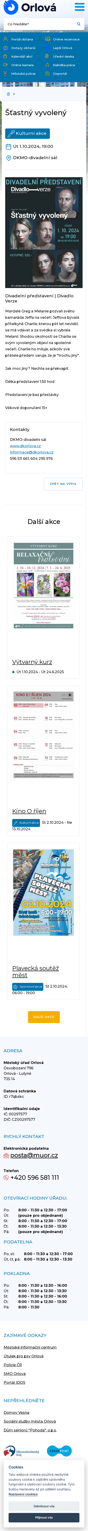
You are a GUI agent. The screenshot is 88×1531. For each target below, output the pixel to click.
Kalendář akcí (21, 56)
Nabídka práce (64, 65)
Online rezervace (66, 39)
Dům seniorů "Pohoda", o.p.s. (30, 1430)
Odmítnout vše (44, 1506)
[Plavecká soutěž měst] (43, 903)
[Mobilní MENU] (79, 7)
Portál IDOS (14, 1382)
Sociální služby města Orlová (30, 1421)
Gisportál (60, 73)
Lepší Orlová (62, 48)
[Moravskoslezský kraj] (21, 1451)
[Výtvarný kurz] (43, 597)
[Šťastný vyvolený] (30, 7)
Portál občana (22, 39)
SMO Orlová (15, 1374)
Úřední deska (63, 56)
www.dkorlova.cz (25, 446)
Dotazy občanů (23, 48)
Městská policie (23, 73)
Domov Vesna (16, 1412)
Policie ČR (13, 1365)
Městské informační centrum (30, 1347)
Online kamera (22, 65)
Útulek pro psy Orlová (24, 1356)
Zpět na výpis (63, 484)
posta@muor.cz (34, 1155)
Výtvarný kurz (32, 661)
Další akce (44, 1017)
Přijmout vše (44, 1517)
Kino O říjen (29, 811)
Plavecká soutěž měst (35, 972)
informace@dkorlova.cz (31, 452)
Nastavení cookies (23, 1494)
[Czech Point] (59, 1451)
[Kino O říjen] (43, 746)
